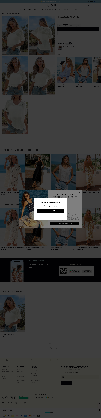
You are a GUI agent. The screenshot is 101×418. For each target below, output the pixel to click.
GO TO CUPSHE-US (50, 211)
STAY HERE (50, 215)
